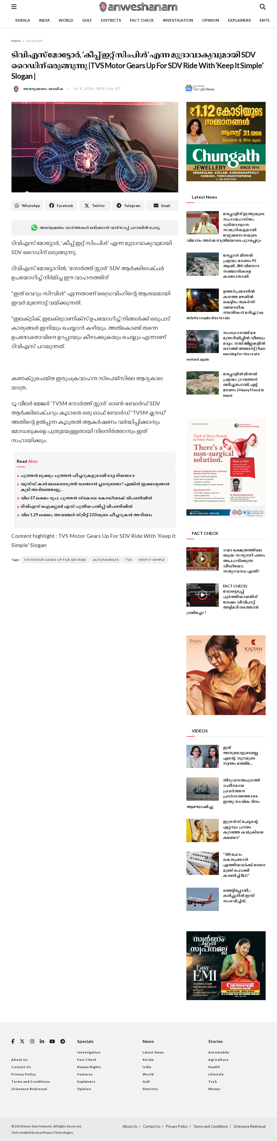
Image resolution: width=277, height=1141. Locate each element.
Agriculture (218, 1060)
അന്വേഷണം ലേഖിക (43, 88)
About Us (19, 1060)
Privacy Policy (23, 1074)
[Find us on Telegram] (62, 1042)
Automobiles (106, 560)
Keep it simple (152, 560)
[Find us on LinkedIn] (42, 1042)
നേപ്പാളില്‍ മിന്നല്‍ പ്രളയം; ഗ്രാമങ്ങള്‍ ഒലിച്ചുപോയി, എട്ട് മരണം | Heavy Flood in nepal (243, 384)
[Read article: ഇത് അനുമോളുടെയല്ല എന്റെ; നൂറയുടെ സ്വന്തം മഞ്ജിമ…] (202, 756)
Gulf (87, 20)
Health (214, 1067)
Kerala (22, 20)
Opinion (210, 20)
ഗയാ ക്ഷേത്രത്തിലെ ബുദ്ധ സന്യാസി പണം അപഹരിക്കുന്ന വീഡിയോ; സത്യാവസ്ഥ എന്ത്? (244, 560)
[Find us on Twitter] (22, 1041)
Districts (111, 20)
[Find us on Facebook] (12, 1042)
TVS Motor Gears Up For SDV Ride (55, 560)
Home (16, 41)
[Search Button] (263, 7)
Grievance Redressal (29, 1089)
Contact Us (21, 1067)
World (66, 20)
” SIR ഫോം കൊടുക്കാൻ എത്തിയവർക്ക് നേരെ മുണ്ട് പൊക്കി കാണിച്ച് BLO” (244, 865)
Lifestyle (216, 1074)
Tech (212, 1081)
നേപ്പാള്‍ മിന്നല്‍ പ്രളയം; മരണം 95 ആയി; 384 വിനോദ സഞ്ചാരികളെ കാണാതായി (241, 266)
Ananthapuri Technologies (54, 1132)
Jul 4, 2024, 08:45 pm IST (97, 88)
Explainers (239, 20)
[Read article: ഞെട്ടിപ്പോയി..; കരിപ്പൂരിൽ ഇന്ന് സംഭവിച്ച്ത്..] (202, 899)
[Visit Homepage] (137, 6)
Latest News (153, 1052)
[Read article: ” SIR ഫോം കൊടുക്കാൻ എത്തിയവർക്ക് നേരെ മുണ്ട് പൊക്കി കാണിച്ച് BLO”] (202, 863)
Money (214, 1089)
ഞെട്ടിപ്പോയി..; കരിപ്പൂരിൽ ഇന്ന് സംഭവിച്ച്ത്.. (239, 895)
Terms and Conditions (30, 1081)
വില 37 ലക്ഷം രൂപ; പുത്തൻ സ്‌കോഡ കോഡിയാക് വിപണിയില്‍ (86, 497)
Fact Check (142, 20)
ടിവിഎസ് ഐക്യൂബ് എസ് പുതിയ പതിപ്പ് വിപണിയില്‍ (77, 506)
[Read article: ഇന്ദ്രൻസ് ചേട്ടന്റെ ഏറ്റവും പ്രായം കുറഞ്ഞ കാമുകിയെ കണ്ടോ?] (202, 830)
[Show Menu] (14, 7)
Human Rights (89, 1067)
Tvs (129, 560)
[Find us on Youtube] (52, 1042)
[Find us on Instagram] (32, 1042)
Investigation (178, 20)
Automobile (34, 41)
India (44, 20)
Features (85, 1074)
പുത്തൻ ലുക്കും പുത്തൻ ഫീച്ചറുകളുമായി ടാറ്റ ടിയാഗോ (77, 475)
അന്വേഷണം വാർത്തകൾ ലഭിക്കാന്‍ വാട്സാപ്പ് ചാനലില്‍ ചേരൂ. (99, 227)
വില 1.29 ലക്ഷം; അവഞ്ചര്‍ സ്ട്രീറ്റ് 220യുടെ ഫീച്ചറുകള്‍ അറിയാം (86, 514)
